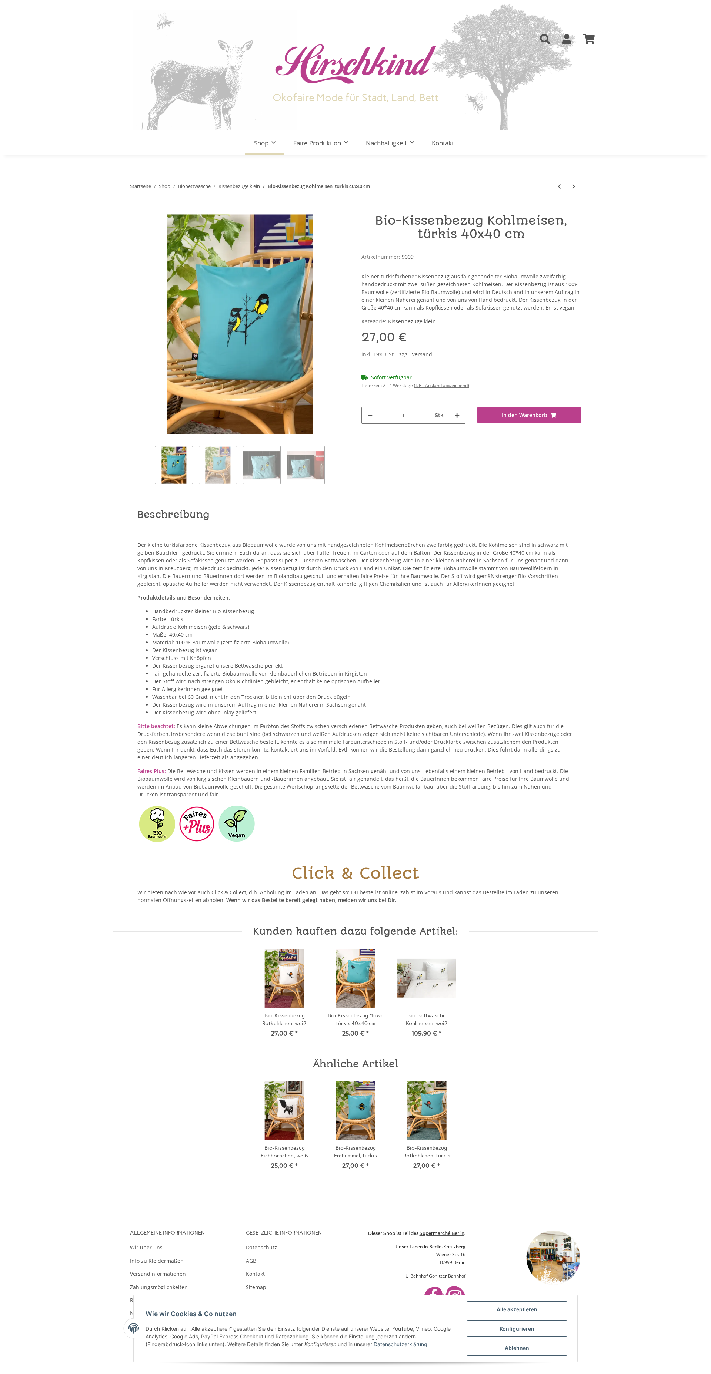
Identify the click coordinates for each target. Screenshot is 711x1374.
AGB (251, 1260)
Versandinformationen (158, 1273)
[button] (545, 39)
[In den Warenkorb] (136, 210)
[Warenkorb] (589, 39)
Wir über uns (146, 1247)
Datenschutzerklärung (400, 1344)
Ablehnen (517, 1348)
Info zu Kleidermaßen (157, 1260)
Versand (422, 354)
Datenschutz (261, 1247)
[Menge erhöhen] (457, 415)
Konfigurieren (517, 1328)
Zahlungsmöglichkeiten (159, 1287)
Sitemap (256, 1287)
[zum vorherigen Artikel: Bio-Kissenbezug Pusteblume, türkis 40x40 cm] (559, 186)
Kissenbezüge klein (412, 321)
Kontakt (443, 143)
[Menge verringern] (370, 415)
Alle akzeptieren (517, 1309)
